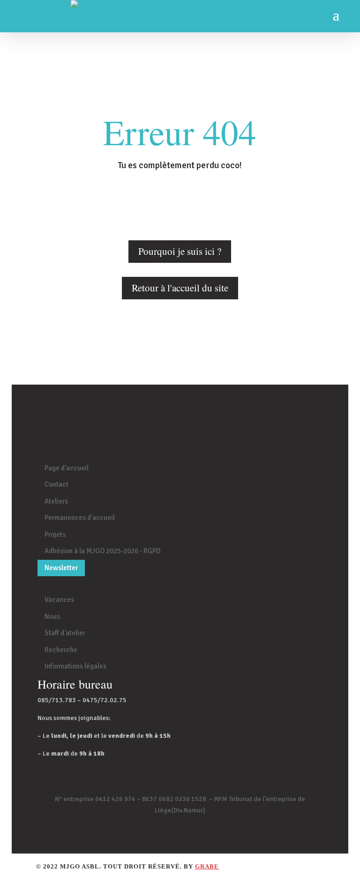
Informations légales (75, 666)
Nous (52, 616)
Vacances (59, 599)
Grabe (207, 866)
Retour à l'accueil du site (180, 287)
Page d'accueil (67, 468)
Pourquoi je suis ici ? (179, 251)
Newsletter (61, 568)
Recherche (61, 650)
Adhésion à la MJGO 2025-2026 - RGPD (102, 551)
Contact (56, 484)
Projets (55, 534)
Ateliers (56, 501)
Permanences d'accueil (80, 517)
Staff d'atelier (65, 633)
